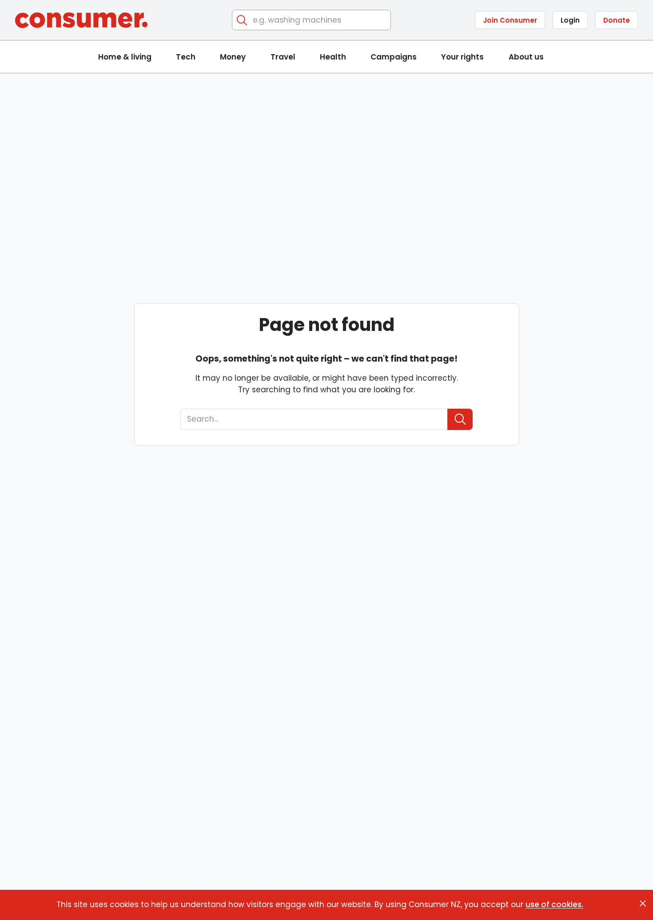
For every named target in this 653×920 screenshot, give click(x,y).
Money (233, 57)
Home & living (124, 57)
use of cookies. (554, 904)
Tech (185, 57)
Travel (283, 57)
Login (570, 20)
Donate (616, 20)
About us (526, 57)
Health (333, 57)
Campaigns (393, 57)
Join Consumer (510, 20)
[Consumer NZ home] (81, 20)
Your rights (462, 57)
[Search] (242, 20)
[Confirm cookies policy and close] (642, 903)
